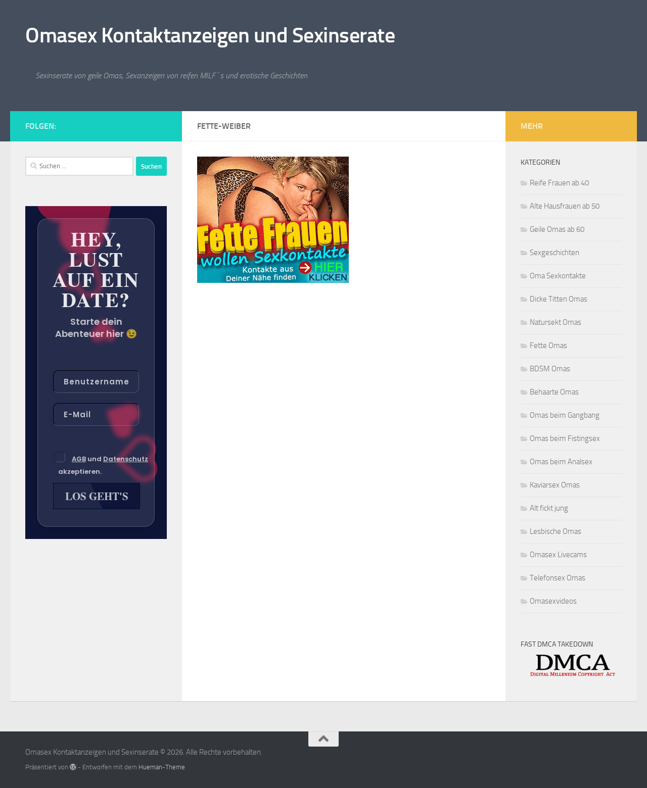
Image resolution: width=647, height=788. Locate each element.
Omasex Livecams (558, 554)
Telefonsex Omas (557, 577)
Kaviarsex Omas (555, 484)
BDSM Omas (550, 368)
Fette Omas (548, 345)
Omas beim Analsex (561, 461)
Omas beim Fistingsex (565, 438)
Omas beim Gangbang (564, 415)
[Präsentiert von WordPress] (73, 767)
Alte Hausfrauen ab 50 (564, 206)
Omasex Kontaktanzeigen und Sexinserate (210, 35)
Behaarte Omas (554, 392)
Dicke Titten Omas (558, 299)
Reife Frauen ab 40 (559, 182)
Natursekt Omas (555, 322)
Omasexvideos (553, 601)
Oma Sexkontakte (558, 275)
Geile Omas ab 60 (557, 229)
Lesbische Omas (555, 531)
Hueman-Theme (161, 767)
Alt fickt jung (549, 508)
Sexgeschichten (554, 252)
